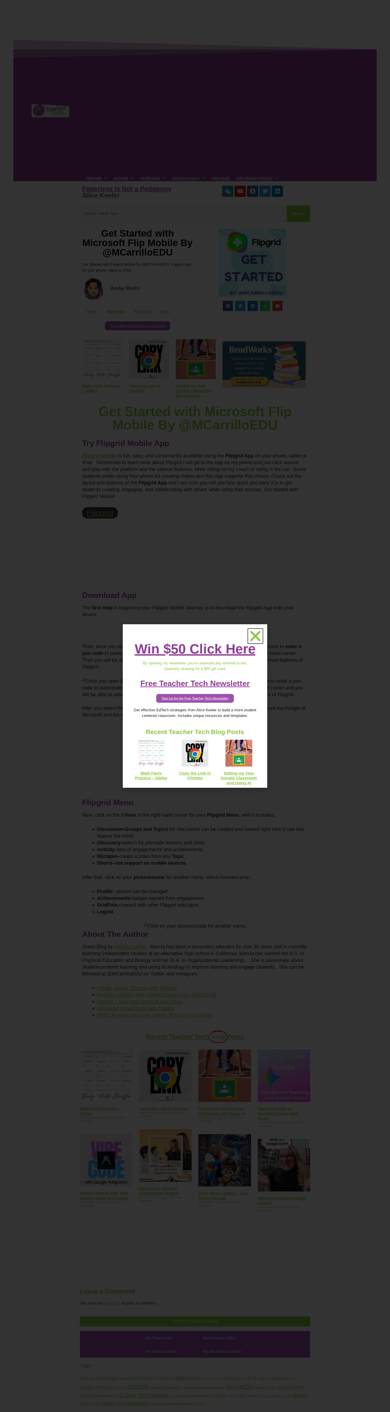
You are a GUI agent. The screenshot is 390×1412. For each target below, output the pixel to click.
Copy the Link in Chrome (195, 776)
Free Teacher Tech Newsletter (195, 683)
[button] (255, 636)
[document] (195, 706)
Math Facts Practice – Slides (151, 776)
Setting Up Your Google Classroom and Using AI (239, 778)
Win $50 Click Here (195, 648)
